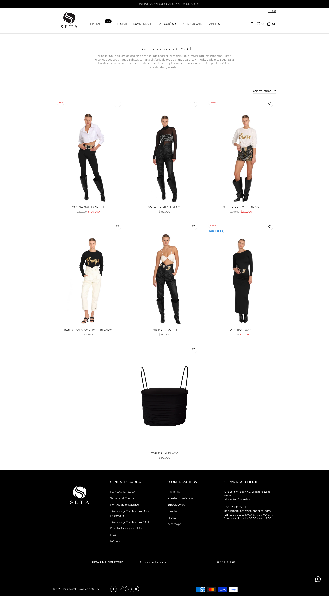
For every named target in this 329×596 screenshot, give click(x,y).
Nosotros (173, 492)
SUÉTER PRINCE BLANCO (240, 207)
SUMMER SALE (142, 23)
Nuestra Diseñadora (180, 498)
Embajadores (176, 504)
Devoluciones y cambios (126, 528)
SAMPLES (214, 23)
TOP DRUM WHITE (164, 330)
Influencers (117, 541)
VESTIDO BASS (241, 330)
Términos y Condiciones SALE (130, 522)
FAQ (113, 535)
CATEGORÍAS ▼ (167, 23)
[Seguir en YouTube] (136, 589)
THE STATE (121, 23)
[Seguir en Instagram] (121, 589)
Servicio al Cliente (122, 498)
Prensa (171, 517)
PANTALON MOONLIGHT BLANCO (88, 330)
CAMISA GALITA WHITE (88, 207)
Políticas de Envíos (122, 492)
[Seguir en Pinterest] (128, 589)
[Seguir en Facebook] (113, 589)
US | (270, 11)
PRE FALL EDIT (100, 23)
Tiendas (172, 511)
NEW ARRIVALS (192, 23)
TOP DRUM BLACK (164, 453)
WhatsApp (174, 524)
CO (274, 11)
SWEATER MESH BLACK (164, 207)
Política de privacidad (124, 504)
